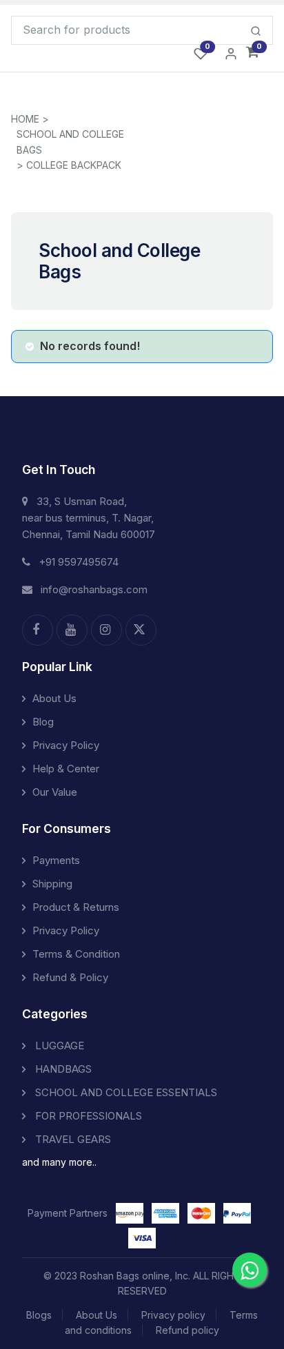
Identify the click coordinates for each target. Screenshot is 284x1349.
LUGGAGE (58, 1045)
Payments (56, 860)
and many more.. (59, 1162)
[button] (252, 53)
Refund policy (187, 1330)
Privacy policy (173, 1315)
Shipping (52, 883)
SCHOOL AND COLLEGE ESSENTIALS (124, 1092)
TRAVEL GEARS (71, 1139)
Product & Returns (75, 907)
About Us (54, 698)
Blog (43, 721)
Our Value (54, 792)
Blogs (39, 1315)
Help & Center (65, 768)
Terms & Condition (76, 953)
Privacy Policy (65, 745)
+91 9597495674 (79, 561)
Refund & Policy (70, 977)
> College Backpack (69, 165)
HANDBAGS (62, 1068)
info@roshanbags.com (94, 589)
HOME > (30, 119)
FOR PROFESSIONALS (87, 1115)
